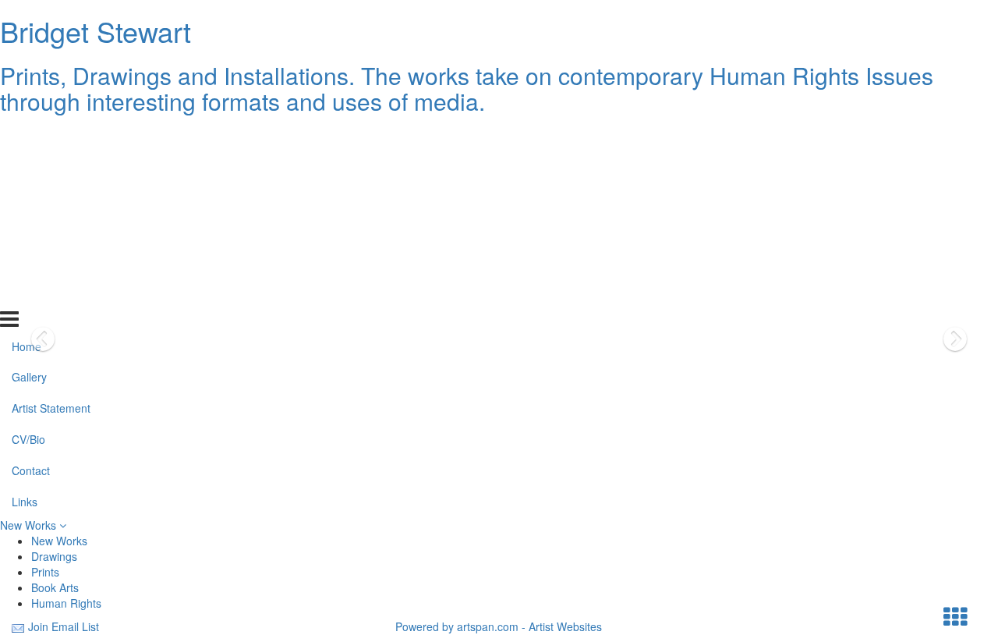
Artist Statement (51, 200)
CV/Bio (28, 231)
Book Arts (55, 587)
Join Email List (63, 626)
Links (24, 293)
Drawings (54, 556)
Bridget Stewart (95, 31)
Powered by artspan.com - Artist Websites (498, 626)
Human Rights (66, 603)
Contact (31, 262)
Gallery (29, 168)
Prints (45, 572)
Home (26, 137)
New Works (29, 525)
